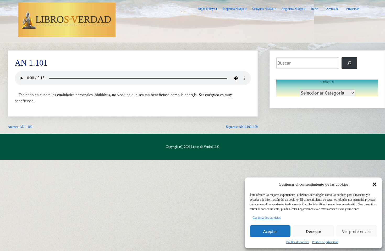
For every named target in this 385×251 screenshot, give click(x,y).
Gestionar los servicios (266, 217)
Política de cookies (297, 242)
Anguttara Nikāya (292, 9)
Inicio (314, 9)
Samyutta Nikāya (262, 9)
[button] (374, 184)
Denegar (313, 231)
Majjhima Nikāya (233, 9)
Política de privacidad (325, 242)
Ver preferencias (356, 231)
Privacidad (352, 9)
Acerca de (332, 9)
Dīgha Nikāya (206, 9)
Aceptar (270, 231)
